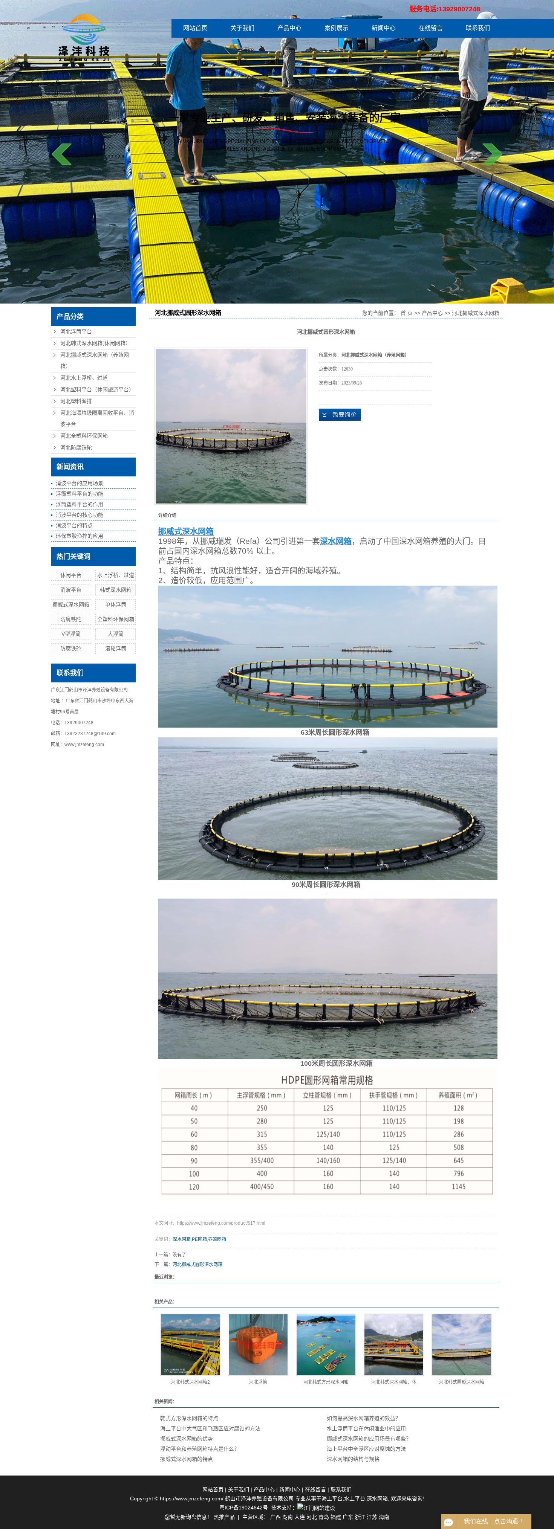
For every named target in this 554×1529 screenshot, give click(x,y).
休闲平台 (70, 575)
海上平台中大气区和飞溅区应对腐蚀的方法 (210, 1428)
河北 (311, 1517)
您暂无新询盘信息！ (188, 1517)
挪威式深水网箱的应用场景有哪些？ (369, 1439)
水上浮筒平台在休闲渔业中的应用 (366, 1428)
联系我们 (478, 28)
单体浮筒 (115, 604)
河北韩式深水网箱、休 (393, 1382)
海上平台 (332, 1498)
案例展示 (336, 28)
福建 (336, 1517)
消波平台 (70, 590)
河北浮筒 (258, 1382)
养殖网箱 (217, 1239)
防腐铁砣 (70, 648)
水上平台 (354, 1498)
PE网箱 (199, 1239)
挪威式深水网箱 (70, 604)
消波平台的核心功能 (79, 515)
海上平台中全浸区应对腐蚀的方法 (366, 1449)
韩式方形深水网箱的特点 (189, 1418)
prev (61, 154)
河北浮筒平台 (76, 331)
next (492, 154)
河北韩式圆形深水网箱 (461, 1382)
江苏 (372, 1517)
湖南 (287, 1517)
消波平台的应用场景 (79, 483)
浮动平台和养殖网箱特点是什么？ (199, 1449)
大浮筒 (116, 634)
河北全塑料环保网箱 (84, 436)
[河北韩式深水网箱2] (190, 1345)
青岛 (323, 1517)
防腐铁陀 (70, 619)
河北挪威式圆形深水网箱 (197, 1264)
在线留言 (431, 28)
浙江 (360, 1517)
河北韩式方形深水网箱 (326, 1382)
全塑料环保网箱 (115, 619)
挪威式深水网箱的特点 (186, 1459)
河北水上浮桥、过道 (84, 378)
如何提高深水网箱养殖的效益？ (364, 1418)
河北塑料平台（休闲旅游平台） (97, 389)
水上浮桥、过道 (115, 575)
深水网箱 (182, 1239)
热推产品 (224, 1517)
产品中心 (289, 28)
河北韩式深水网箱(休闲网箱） (95, 343)
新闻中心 (384, 28)
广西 (275, 1517)
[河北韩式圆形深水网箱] (462, 1345)
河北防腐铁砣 (76, 447)
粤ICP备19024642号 (243, 1508)
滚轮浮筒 (115, 648)
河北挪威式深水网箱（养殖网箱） (94, 360)
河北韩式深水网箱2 (190, 1382)
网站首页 (195, 28)
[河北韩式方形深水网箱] (326, 1345)
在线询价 (340, 415)
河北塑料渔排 (76, 401)
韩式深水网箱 (116, 590)
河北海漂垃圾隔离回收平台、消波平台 (97, 418)
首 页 (407, 313)
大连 (299, 1517)
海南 (384, 1517)
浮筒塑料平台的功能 (79, 494)
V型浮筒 (71, 634)
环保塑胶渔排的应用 (79, 536)
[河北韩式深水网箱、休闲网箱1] (394, 1345)
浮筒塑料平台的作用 (79, 504)
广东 (348, 1517)
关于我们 (242, 28)
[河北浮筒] (258, 1345)
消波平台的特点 (74, 525)
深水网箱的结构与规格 (353, 1459)
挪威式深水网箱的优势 (186, 1439)
